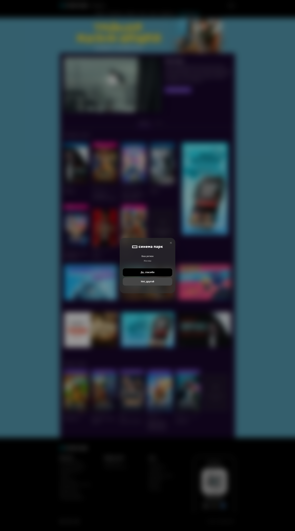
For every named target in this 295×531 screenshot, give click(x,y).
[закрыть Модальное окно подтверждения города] (171, 242)
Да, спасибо (147, 272)
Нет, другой (147, 281)
